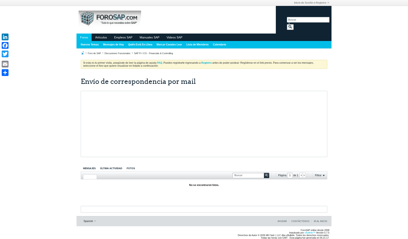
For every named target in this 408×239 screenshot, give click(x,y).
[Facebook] (5, 45)
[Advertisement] (204, 124)
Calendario (219, 44)
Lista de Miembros (197, 44)
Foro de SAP (94, 53)
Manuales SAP (149, 37)
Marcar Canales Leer (169, 44)
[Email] (5, 64)
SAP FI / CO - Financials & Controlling (153, 53)
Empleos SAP (123, 37)
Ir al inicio (320, 221)
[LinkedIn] (5, 37)
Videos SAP (174, 37)
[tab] (89, 168)
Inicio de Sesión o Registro (310, 2)
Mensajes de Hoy (113, 44)
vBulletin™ (310, 232)
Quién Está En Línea (140, 44)
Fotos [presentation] (131, 168)
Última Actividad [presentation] (111, 168)
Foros (84, 37)
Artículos (101, 37)
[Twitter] (5, 54)
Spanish (89, 221)
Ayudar (282, 221)
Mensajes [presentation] (89, 168)
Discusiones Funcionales (117, 53)
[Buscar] (290, 27)
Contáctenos (300, 221)
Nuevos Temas (90, 44)
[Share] (5, 72)
